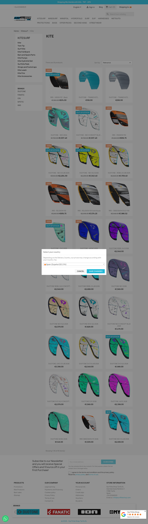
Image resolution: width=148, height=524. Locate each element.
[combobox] (74, 264)
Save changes (95, 271)
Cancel (80, 271)
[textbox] (74, 264)
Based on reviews (133, 517)
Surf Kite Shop (133, 512)
